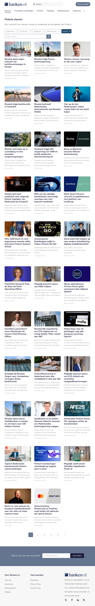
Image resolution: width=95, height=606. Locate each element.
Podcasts (50, 11)
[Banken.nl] (10, 2)
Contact (7, 592)
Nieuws (8, 11)
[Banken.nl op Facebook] (72, 600)
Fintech (65, 31)
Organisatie (10, 31)
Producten (24, 31)
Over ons (8, 580)
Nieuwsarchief (10, 588)
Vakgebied (37, 31)
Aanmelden (77, 555)
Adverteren (9, 584)
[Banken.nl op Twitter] (66, 600)
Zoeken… (38, 4)
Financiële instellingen (23, 11)
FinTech (40, 11)
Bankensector (63, 11)
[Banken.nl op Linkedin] (78, 600)
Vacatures (77, 11)
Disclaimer (34, 580)
